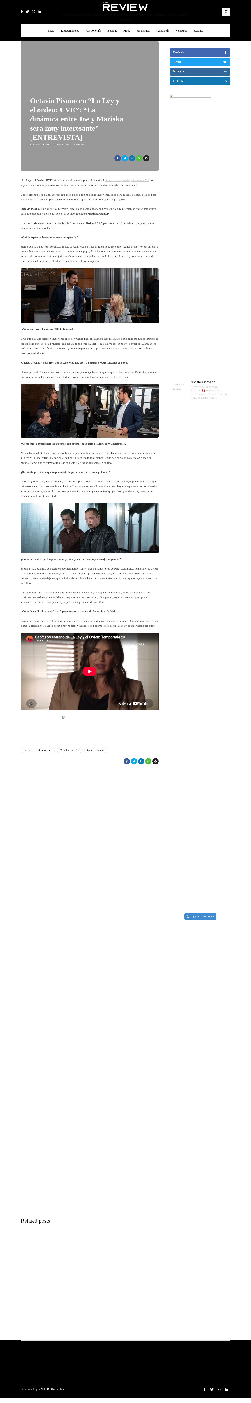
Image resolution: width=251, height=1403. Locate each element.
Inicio (51, 30)
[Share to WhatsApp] (139, 158)
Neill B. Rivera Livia (52, 1389)
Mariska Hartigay (70, 749)
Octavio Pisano (95, 749)
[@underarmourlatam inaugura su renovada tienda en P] (180, 777)
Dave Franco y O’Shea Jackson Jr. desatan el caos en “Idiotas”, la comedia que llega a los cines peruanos (198, 1130)
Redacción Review (41, 144)
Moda (126, 30)
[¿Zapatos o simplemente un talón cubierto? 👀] (200, 512)
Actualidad (143, 30)
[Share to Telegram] (146, 158)
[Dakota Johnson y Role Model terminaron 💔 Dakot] (220, 556)
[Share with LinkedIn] (132, 158)
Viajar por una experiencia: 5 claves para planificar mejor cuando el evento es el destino (197, 990)
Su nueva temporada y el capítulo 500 (127, 180)
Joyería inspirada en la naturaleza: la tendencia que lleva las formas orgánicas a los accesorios (198, 1200)
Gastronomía (93, 30)
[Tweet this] (125, 158)
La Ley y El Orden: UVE (38, 749)
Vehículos (181, 30)
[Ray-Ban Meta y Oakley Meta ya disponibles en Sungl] (180, 488)
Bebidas (112, 30)
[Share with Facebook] (117, 158)
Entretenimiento (70, 30)
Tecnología (162, 30)
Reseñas (198, 30)
